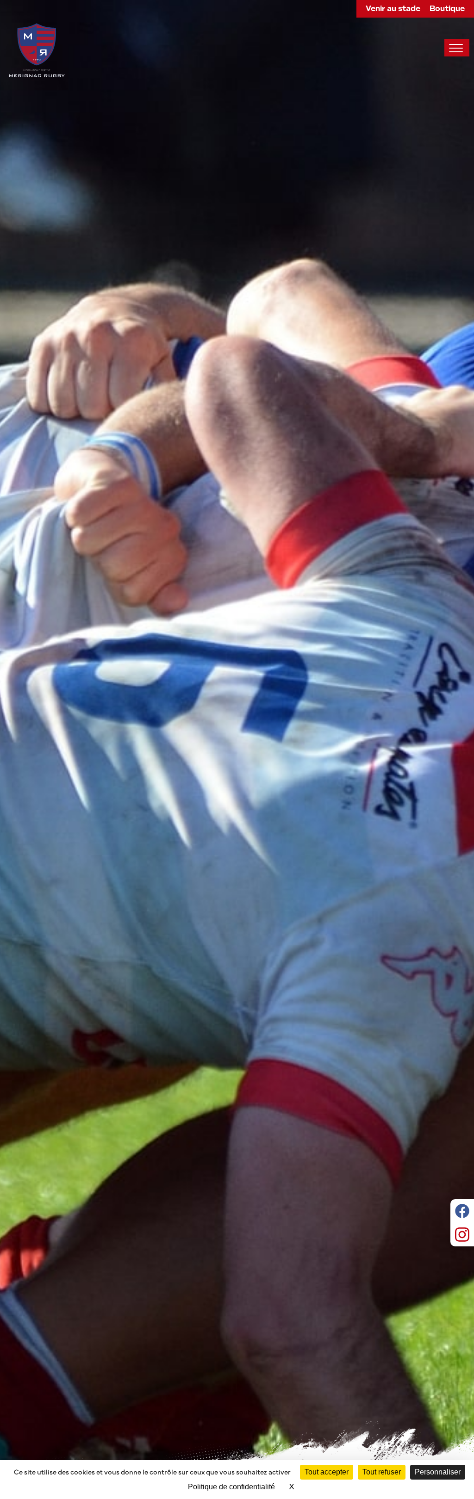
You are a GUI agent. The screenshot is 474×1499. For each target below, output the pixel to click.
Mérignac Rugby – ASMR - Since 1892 (37, 50)
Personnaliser (438, 1472)
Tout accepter (327, 1472)
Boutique (447, 8)
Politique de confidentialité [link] (231, 1487)
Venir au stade (393, 8)
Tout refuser (381, 1472)
